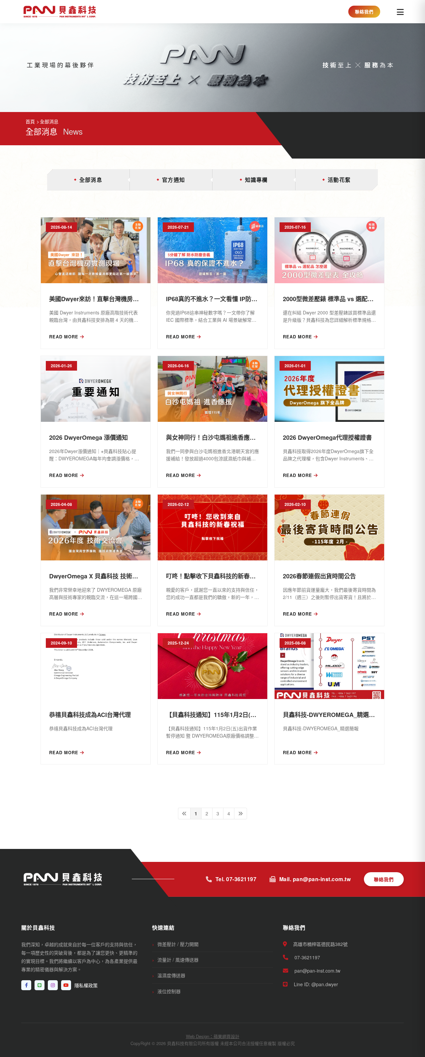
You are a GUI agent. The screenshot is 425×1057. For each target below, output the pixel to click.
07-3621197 (306, 957)
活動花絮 (339, 179)
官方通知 (173, 179)
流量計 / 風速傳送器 (178, 959)
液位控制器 (169, 991)
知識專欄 (256, 179)
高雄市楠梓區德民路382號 (320, 944)
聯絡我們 (364, 11)
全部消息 (90, 179)
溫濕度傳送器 (171, 975)
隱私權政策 (86, 985)
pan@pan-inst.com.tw (316, 970)
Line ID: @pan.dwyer (315, 984)
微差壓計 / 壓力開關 (178, 944)
